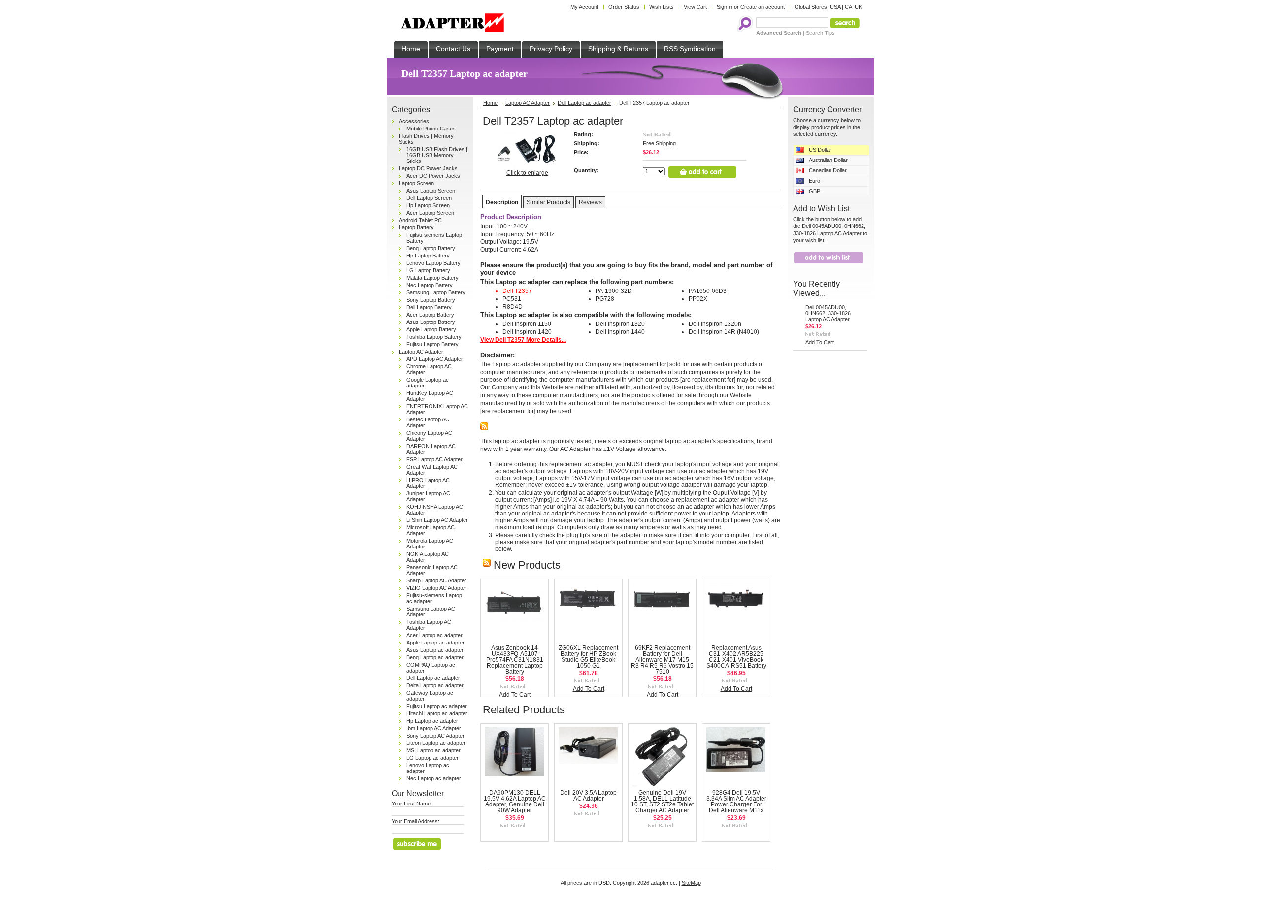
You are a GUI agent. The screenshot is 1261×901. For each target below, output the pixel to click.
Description (502, 202)
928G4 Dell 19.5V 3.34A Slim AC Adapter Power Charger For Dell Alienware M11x (736, 801)
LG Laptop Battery (428, 270)
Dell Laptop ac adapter (433, 678)
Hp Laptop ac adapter (432, 721)
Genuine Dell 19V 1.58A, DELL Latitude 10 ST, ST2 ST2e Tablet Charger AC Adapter (662, 801)
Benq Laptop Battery (430, 248)
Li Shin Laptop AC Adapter (437, 520)
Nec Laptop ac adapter (433, 778)
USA (835, 7)
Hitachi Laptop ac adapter (436, 713)
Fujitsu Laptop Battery (432, 344)
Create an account (762, 7)
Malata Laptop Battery (432, 278)
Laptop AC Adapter (421, 351)
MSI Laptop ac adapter (433, 750)
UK (858, 7)
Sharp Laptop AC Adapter (436, 580)
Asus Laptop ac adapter (435, 650)
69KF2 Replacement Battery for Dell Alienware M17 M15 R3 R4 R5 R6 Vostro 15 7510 (662, 660)
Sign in (724, 7)
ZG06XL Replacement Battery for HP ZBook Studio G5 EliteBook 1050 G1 (588, 657)
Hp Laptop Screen (428, 205)
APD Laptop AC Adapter (434, 359)
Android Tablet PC (420, 220)
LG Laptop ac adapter (432, 758)
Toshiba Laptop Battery (434, 337)
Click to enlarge (527, 172)
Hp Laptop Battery (428, 255)
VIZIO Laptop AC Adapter (436, 588)
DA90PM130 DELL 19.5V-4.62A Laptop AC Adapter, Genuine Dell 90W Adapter (515, 801)
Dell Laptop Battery (429, 307)
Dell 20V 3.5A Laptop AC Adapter (588, 796)
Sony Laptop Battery (430, 300)
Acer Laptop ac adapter (434, 635)
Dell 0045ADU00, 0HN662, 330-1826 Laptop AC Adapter (828, 313)
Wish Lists (661, 7)
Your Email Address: (415, 821)
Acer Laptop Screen (430, 213)
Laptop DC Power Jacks (428, 168)
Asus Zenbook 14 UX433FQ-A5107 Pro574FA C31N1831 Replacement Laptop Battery (514, 660)
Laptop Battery (416, 227)
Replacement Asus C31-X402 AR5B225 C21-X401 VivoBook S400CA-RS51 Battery (736, 657)
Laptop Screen (416, 183)
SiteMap (691, 883)
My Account (584, 7)
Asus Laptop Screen (430, 190)
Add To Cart (515, 695)
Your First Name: (412, 803)
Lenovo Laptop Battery (433, 263)
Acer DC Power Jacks (433, 176)
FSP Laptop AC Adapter (434, 459)
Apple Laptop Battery (431, 329)
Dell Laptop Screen (429, 198)
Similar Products (548, 202)
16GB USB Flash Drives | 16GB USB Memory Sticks (436, 155)
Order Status (623, 7)
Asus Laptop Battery (430, 322)
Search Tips (820, 33)
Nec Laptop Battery (429, 285)
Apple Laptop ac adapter (435, 642)
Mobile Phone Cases (431, 128)
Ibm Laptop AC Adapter (433, 728)
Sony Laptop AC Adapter (435, 736)
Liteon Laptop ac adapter (435, 743)
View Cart (695, 7)
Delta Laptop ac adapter (435, 685)
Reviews (590, 202)
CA (848, 7)
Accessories (414, 121)
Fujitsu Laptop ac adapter (436, 706)
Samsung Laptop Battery (435, 292)
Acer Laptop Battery (430, 315)
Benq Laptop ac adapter (435, 657)
